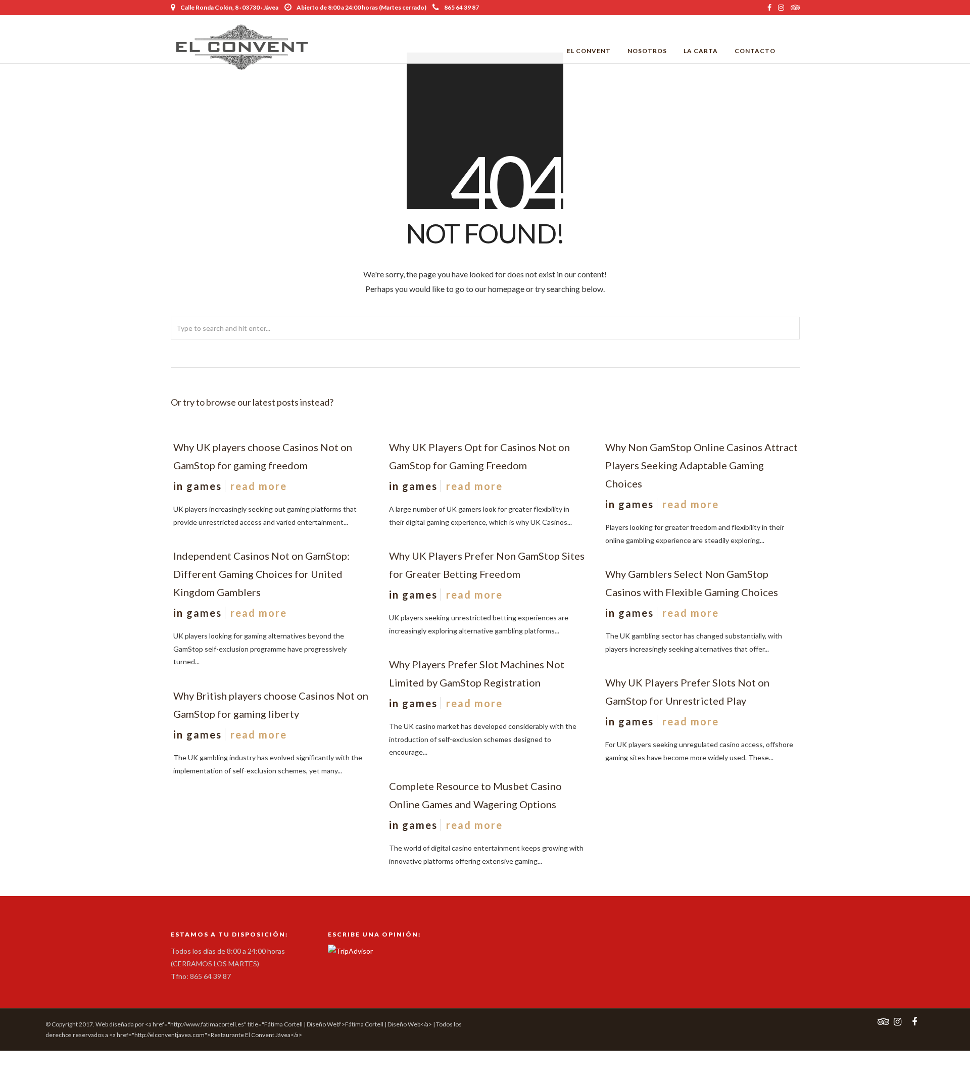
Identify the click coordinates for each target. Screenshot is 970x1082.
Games (204, 486)
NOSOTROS (647, 51)
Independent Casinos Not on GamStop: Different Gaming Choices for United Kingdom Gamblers (261, 574)
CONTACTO (755, 51)
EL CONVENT (589, 51)
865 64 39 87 (461, 7)
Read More (258, 486)
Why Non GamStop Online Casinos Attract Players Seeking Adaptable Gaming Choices (701, 465)
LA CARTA (701, 51)
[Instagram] (781, 7)
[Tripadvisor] (795, 7)
